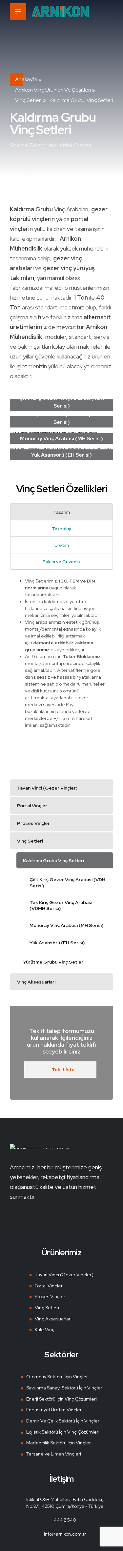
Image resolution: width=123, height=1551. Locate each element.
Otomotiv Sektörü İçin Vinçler (57, 1377)
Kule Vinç (44, 1330)
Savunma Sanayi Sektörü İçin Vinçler (64, 1388)
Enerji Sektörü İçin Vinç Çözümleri (61, 1399)
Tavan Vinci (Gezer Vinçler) (64, 1275)
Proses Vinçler (50, 1296)
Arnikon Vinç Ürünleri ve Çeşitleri (53, 89)
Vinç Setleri (28, 100)
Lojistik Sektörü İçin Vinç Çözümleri (62, 1432)
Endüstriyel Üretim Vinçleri (54, 1410)
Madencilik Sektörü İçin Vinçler (58, 1443)
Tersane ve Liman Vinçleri (53, 1454)
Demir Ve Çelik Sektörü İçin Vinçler (62, 1421)
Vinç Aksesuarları (53, 1319)
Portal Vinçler (49, 1286)
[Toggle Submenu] (101, 787)
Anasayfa (26, 79)
